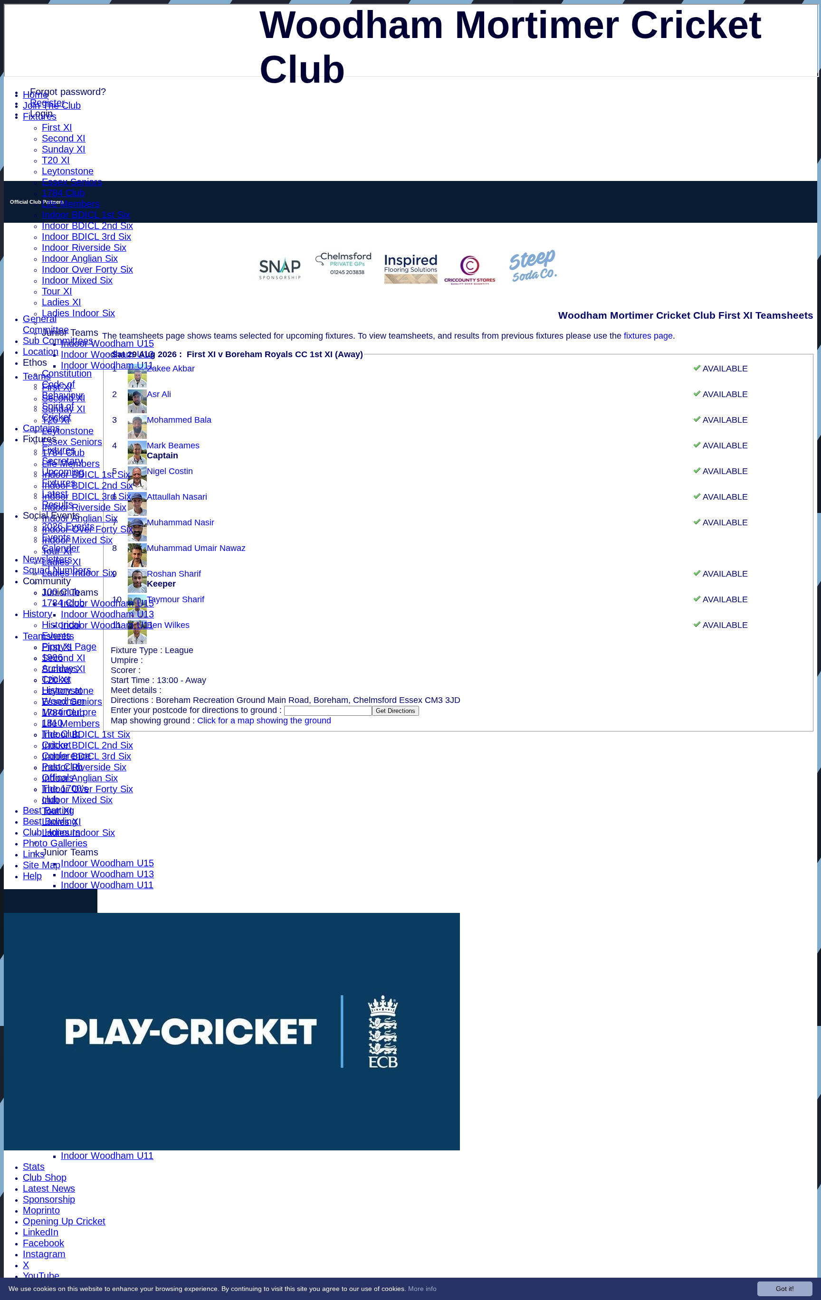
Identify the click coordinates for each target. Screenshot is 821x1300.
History (37, 613)
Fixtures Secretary (62, 455)
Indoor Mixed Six (77, 280)
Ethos (35, 362)
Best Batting (48, 810)
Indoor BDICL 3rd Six (86, 236)
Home (35, 94)
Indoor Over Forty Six (87, 269)
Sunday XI (64, 149)
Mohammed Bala (179, 420)
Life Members (71, 204)
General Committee (46, 324)
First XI (57, 127)
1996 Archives (60, 663)
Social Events (51, 515)
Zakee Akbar (171, 368)
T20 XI (56, 160)
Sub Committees (58, 340)
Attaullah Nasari (177, 497)
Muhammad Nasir (180, 522)
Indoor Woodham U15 (107, 343)
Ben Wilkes (168, 625)
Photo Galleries (55, 843)
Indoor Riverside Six (84, 247)
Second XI (64, 138)
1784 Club (63, 193)
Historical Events (61, 630)
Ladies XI (61, 302)
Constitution (67, 373)
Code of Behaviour (63, 389)
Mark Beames (173, 445)
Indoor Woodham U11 (107, 365)
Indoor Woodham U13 (107, 354)
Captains (41, 428)
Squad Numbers (57, 570)
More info (422, 1288)
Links (34, 854)
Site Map (41, 865)
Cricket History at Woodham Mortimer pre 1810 (69, 701)
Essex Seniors (72, 182)
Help (32, 876)
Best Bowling (50, 821)
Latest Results (57, 499)
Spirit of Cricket (58, 411)
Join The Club (52, 105)
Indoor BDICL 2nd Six (87, 225)
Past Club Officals (62, 772)
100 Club (60, 592)
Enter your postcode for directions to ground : (197, 710)
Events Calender (61, 542)
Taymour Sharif (175, 599)
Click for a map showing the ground (264, 720)
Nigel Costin (170, 471)
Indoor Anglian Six (80, 258)
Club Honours (51, 832)
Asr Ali (159, 394)
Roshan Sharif (174, 574)
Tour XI (57, 291)
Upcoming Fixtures (63, 477)
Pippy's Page (69, 646)
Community (47, 581)
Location (40, 351)
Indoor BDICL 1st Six (86, 214)
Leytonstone (68, 171)
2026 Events (68, 526)
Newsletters (47, 559)
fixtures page (648, 336)
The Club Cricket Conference (66, 745)
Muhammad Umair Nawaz (196, 548)
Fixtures (40, 116)
